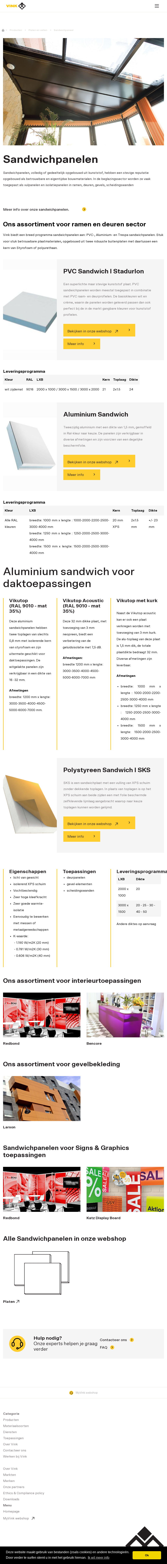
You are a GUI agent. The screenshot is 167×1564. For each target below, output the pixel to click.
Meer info (75, 344)
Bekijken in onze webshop (89, 331)
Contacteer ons (114, 1340)
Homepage (16, 6)
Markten (9, 1474)
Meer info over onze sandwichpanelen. (36, 210)
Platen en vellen (38, 30)
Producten (16, 30)
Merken (9, 1481)
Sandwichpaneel (64, 30)
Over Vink (10, 1444)
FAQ (104, 1347)
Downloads (11, 1499)
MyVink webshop (87, 1392)
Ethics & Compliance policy (23, 1493)
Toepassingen (13, 1438)
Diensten (10, 1432)
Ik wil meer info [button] (98, 1557)
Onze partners (13, 1487)
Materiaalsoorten (16, 1426)
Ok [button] (147, 1555)
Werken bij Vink (15, 1456)
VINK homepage (3, 30)
